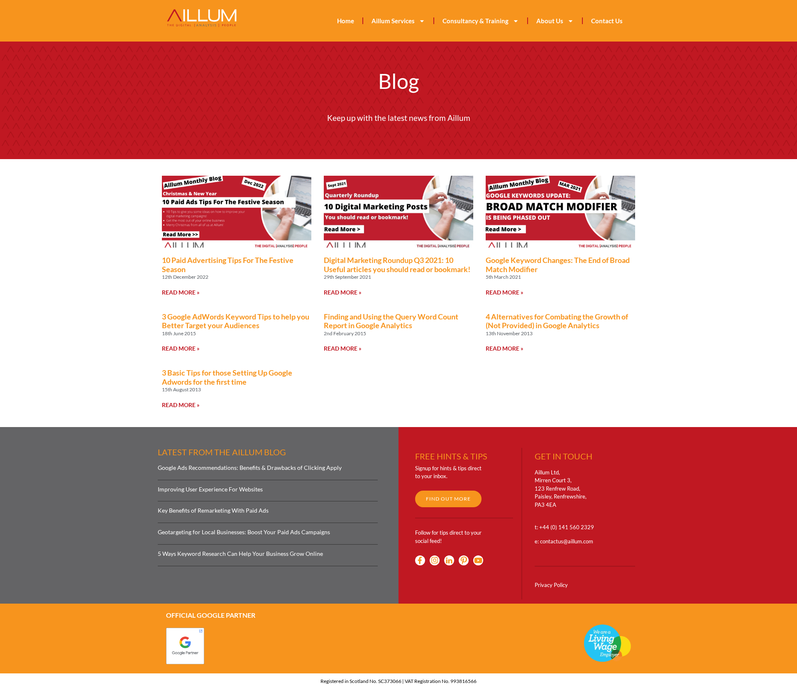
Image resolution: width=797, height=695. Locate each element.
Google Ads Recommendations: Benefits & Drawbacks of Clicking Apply (250, 467)
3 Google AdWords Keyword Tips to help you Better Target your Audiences (235, 321)
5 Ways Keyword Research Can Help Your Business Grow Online (240, 553)
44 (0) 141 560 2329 (568, 527)
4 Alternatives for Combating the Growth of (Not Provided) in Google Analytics (557, 321)
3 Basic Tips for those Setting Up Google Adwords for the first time (227, 377)
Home (345, 21)
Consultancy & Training (476, 21)
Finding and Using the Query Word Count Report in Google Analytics (391, 321)
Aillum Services (393, 21)
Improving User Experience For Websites (210, 489)
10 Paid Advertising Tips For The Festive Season (227, 264)
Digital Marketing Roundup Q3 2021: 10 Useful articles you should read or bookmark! (397, 264)
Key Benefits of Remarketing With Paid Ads (213, 510)
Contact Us (607, 21)
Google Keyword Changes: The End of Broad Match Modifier (558, 264)
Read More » (181, 292)
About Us (549, 21)
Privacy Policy (551, 585)
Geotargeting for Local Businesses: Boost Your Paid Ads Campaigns (244, 531)
